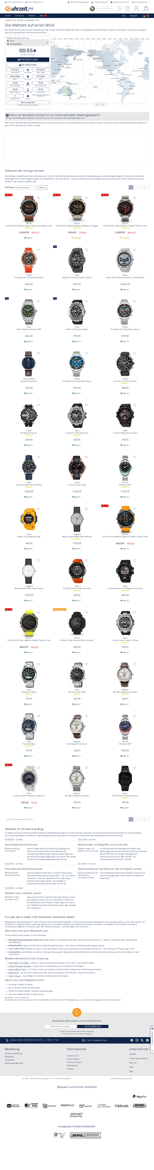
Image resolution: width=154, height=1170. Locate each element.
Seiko (10, 973)
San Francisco (99, 66)
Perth (56, 92)
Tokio (69, 67)
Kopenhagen (148, 58)
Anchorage (89, 55)
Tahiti (95, 86)
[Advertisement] (72, 148)
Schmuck (19, 16)
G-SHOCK (25, 963)
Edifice (16, 963)
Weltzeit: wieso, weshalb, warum (23, 893)
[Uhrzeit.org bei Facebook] (131, 1040)
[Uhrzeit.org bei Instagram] (136, 1040)
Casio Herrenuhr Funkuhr (29, 691)
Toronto (122, 64)
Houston (110, 70)
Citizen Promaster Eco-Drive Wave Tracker (28, 276)
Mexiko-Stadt (107, 74)
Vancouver (99, 61)
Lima (118, 84)
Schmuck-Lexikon (74, 1062)
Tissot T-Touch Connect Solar (77, 483)
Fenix (24, 969)
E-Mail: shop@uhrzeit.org (35, 2)
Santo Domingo (127, 74)
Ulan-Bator (59, 62)
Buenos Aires (130, 93)
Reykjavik (140, 53)
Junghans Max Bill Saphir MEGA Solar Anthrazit (77, 535)
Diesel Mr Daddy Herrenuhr (29, 432)
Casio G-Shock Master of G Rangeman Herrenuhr (125, 587)
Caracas (126, 78)
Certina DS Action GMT (125, 483)
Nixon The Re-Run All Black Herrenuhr (125, 794)
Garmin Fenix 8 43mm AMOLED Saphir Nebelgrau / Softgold (77, 224)
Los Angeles (101, 68)
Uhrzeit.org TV (73, 1056)
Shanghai (57, 69)
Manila (63, 76)
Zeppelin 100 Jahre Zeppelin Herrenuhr (125, 691)
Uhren (8, 16)
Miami (119, 70)
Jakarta (53, 82)
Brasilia (133, 86)
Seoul (60, 66)
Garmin (11, 969)
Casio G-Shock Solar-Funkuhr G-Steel (125, 639)
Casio (10, 963)
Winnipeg (115, 61)
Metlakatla (96, 58)
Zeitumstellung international (21, 844)
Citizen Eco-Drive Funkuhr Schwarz (125, 380)
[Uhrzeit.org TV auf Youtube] (142, 1040)
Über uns (133, 1063)
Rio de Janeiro (128, 89)
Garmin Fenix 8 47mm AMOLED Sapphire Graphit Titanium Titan (125, 535)
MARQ (17, 969)
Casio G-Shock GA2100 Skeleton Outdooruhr (29, 794)
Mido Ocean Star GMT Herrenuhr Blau (29, 483)
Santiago (119, 93)
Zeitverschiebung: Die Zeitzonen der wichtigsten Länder (110, 869)
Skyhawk (27, 966)
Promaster (19, 966)
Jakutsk (67, 55)
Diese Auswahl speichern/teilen (20, 819)
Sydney (74, 93)
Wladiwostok (68, 64)
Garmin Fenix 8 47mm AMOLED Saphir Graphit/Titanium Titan (125, 224)
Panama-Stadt (114, 78)
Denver (107, 65)
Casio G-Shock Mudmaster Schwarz (125, 432)
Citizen (11, 966)
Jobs (131, 1067)
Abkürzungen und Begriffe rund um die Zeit (103, 844)
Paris (147, 61)
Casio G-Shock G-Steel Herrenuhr (77, 432)
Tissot (10, 976)
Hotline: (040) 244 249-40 (15, 2)
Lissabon (145, 67)
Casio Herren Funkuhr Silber (77, 691)
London (145, 60)
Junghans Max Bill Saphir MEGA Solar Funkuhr (28, 587)
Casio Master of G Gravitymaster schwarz (77, 276)
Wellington (83, 97)
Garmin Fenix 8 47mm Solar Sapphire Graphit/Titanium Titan (29, 639)
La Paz (121, 86)
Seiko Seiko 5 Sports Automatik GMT (29, 328)
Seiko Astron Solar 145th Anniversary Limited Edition (125, 276)
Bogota (124, 79)
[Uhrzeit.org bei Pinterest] (147, 1040)
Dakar (139, 76)
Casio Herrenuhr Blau (29, 743)
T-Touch (17, 976)
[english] (148, 15)
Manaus (129, 82)
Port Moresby (74, 84)
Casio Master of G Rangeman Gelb (28, 535)
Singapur (51, 80)
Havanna (121, 73)
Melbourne (66, 95)
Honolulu (91, 74)
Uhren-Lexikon (73, 1059)
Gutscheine (9, 1060)
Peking (59, 64)
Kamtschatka (79, 59)
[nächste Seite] (147, 187)
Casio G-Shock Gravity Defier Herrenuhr (77, 587)
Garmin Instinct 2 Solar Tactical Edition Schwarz (77, 639)
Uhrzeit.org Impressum (138, 1058)
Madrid (149, 65)
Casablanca (141, 68)
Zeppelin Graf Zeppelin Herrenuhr (77, 743)
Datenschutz (72, 1065)
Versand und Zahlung (13, 1053)
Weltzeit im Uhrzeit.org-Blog (24, 829)
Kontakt (132, 1054)
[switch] (62, 1137)
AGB (131, 1071)
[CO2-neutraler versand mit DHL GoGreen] (85, 1135)
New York (117, 65)
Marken (31, 16)
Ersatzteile (9, 1057)
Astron (16, 973)
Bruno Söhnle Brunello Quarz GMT (29, 380)
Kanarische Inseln (137, 71)
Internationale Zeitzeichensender (24, 869)
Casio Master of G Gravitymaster (77, 328)
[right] (102, 104)
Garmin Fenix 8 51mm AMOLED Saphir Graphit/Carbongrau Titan (29, 224)
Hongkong (54, 73)
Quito (117, 81)
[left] (97, 104)
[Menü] (65, 1133)
